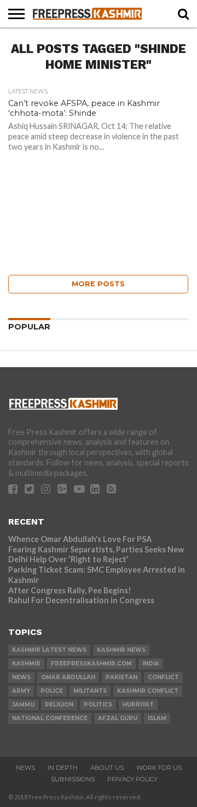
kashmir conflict (147, 690)
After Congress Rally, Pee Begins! (69, 590)
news (21, 677)
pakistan (121, 677)
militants (90, 690)
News (25, 767)
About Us (107, 767)
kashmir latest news (49, 649)
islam (157, 718)
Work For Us (159, 767)
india (150, 663)
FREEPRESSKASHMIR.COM (91, 663)
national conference (50, 718)
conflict (163, 677)
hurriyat (138, 704)
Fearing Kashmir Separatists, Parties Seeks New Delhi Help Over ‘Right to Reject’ (96, 554)
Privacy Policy (132, 779)
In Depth (63, 767)
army (21, 690)
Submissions (73, 779)
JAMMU (23, 704)
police (51, 690)
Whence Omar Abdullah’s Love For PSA (80, 539)
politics (98, 704)
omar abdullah (68, 677)
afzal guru (117, 718)
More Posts (98, 284)
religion (59, 704)
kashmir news (121, 649)
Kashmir (26, 663)
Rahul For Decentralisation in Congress (81, 600)
